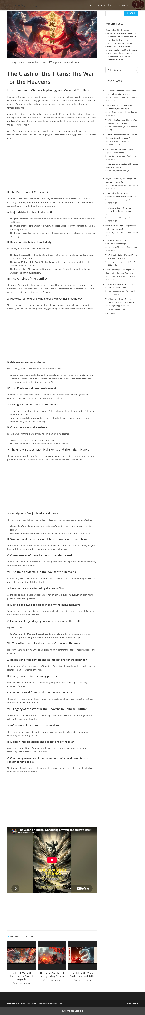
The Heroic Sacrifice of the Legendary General (52, 974)
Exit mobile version (72, 1010)
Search (131, 13)
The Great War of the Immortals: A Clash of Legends (21, 976)
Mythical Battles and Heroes (66, 62)
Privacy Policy (132, 1003)
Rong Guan (16, 62)
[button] (137, 5)
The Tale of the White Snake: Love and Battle (82, 974)
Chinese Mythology (22, 5)
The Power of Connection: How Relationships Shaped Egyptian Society (118, 211)
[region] (52, 165)
